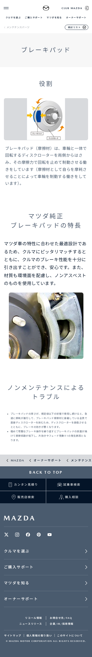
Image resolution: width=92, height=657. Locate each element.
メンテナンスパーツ (18, 27)
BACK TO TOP (46, 472)
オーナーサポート (76, 17)
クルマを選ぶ (13, 17)
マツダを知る (54, 17)
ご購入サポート (34, 17)
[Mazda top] (46, 8)
